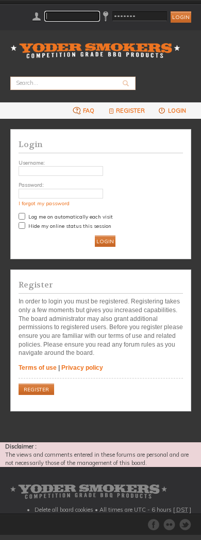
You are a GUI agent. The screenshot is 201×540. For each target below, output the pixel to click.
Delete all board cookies (64, 509)
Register (130, 110)
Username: (32, 162)
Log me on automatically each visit (70, 216)
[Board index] (98, 44)
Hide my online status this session (69, 226)
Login (176, 110)
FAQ (87, 110)
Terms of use (38, 367)
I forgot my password (44, 203)
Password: (31, 185)
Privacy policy (82, 367)
